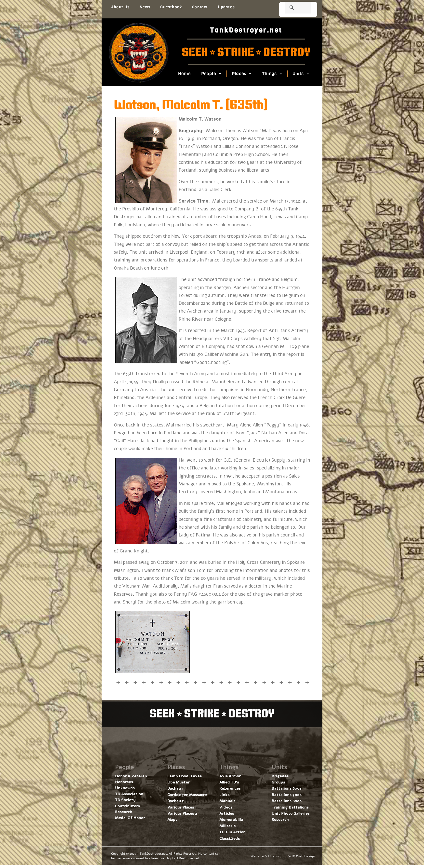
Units (298, 74)
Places (239, 74)
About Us (120, 7)
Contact (200, 7)
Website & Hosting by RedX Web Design (283, 856)
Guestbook (171, 7)
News (145, 7)
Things (269, 74)
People (208, 74)
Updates (226, 7)
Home (184, 74)
